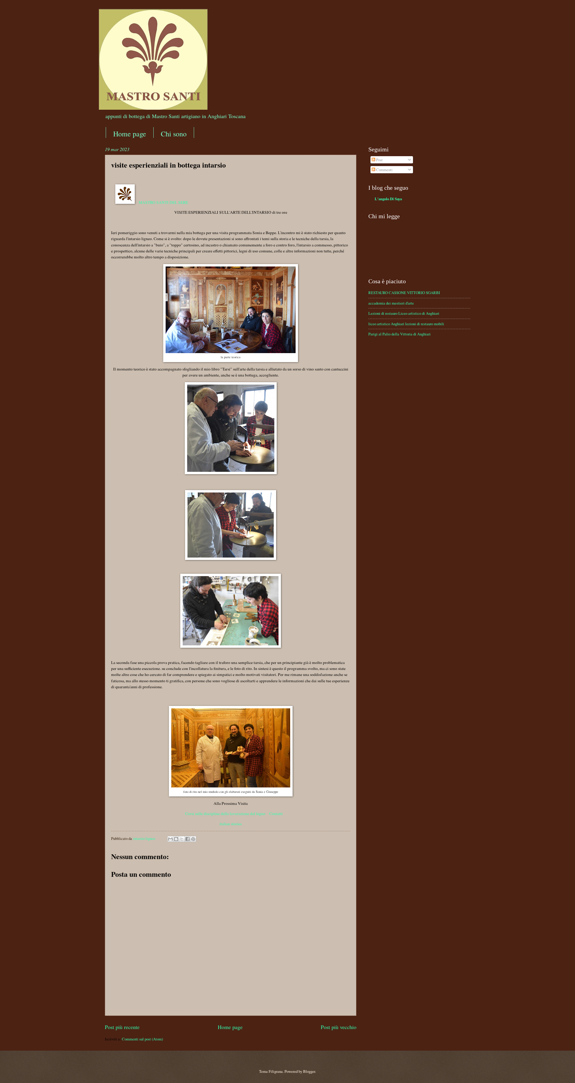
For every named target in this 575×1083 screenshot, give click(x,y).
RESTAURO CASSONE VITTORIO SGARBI (404, 292)
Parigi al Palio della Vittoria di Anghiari (399, 334)
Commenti (384, 169)
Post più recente (122, 1027)
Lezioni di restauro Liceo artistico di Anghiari (403, 313)
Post (379, 159)
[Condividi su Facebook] (187, 839)
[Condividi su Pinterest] (193, 839)
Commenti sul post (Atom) (142, 1039)
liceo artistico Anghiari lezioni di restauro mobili (406, 323)
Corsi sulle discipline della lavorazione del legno (225, 813)
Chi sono (174, 133)
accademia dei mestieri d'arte (391, 303)
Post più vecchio (338, 1027)
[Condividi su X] (182, 839)
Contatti (276, 813)
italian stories (231, 823)
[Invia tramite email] (170, 839)
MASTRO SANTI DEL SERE (164, 202)
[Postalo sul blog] (176, 839)
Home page (129, 133)
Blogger (309, 1071)
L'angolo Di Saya (388, 198)
